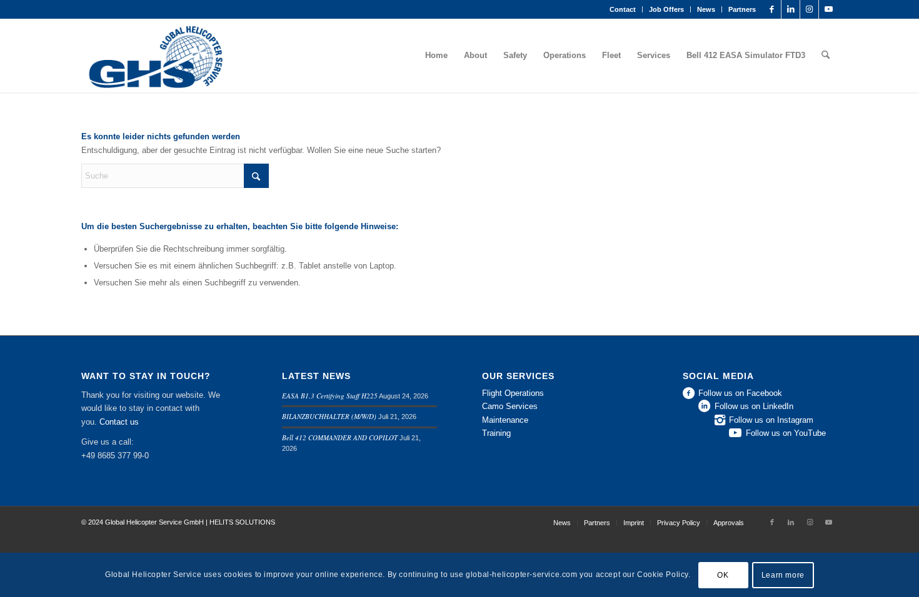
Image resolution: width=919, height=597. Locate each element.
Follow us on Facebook (740, 393)
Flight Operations (513, 393)
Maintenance (505, 420)
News (706, 9)
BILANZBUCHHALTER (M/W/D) (329, 416)
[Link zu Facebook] (772, 9)
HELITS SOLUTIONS (242, 522)
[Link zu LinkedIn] (790, 9)
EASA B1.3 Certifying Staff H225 (330, 395)
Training (496, 433)
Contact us (119, 422)
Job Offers (666, 9)
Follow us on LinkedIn (754, 406)
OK (722, 575)
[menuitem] (623, 9)
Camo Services (510, 406)
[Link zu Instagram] (809, 9)
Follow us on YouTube (786, 433)
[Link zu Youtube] (828, 9)
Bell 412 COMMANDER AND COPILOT (340, 437)
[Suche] (825, 55)
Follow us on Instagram (771, 420)
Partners (742, 9)
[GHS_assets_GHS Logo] (154, 55)
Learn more (783, 575)
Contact (623, 9)
